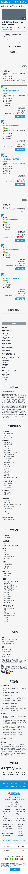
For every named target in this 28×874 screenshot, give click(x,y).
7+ (23, 200)
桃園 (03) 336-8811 (7, 814)
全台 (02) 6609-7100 (7, 835)
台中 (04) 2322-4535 (20, 816)
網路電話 (7, 846)
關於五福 (5, 783)
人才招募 (5, 786)
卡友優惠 (20, 831)
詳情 (22, 82)
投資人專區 (14, 783)
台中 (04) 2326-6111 (7, 816)
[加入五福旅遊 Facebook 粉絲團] (6, 859)
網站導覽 (22, 786)
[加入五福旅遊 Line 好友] (20, 2)
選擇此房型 (20, 116)
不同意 (15, 865)
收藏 (4, 27)
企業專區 (7, 850)
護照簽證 (20, 826)
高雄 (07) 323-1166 (7, 820)
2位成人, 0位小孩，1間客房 (14, 47)
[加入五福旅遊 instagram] (21, 859)
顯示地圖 (14, 323)
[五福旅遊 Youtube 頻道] (16, 859)
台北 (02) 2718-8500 (20, 811)
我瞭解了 (15, 869)
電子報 (20, 833)
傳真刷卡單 (20, 835)
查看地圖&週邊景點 (8, 29)
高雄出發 (13, 6)
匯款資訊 (20, 829)
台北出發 (4, 6)
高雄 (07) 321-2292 (7, 831)
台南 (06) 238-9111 (7, 818)
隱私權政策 (14, 786)
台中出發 (22, 6)
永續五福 (22, 783)
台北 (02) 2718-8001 (7, 826)
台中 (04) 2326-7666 (7, 829)
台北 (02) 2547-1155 (7, 811)
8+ (23, 66)
